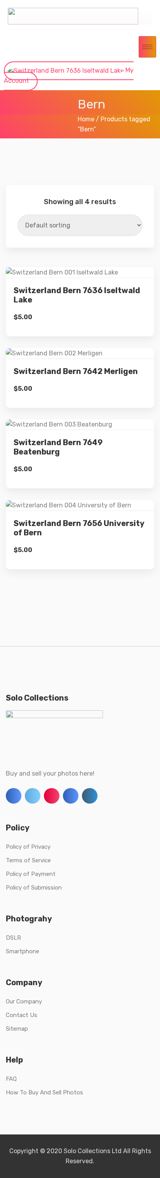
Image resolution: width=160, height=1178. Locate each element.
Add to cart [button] (80, 314)
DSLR (13, 937)
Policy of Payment (31, 873)
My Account (69, 75)
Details (85, 288)
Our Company (24, 1001)
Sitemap (17, 1028)
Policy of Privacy (28, 846)
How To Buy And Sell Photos (44, 1092)
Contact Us (21, 1015)
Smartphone (22, 951)
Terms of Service (28, 860)
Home (86, 119)
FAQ (11, 1078)
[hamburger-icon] (147, 47)
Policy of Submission (34, 887)
